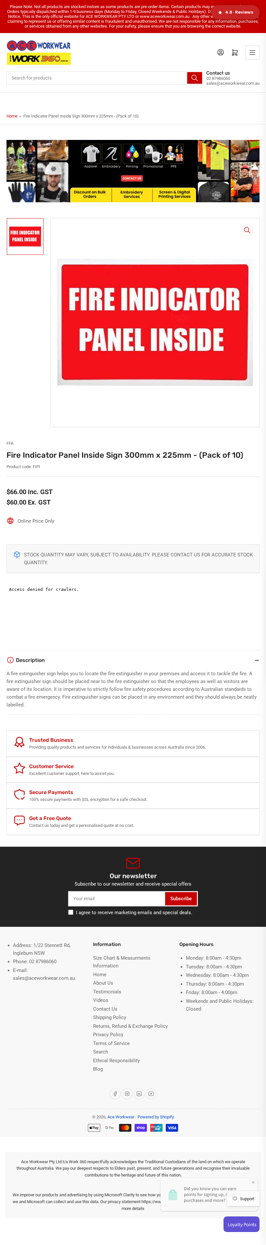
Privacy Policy (108, 1035)
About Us (103, 983)
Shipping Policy (109, 1017)
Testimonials (107, 992)
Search (100, 1052)
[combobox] (104, 78)
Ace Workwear (120, 1116)
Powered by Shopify (156, 1116)
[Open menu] (252, 52)
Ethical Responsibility (116, 1061)
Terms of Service (111, 1043)
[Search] (194, 77)
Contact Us (105, 1009)
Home (12, 116)
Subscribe (181, 899)
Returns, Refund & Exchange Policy (130, 1026)
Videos (100, 1000)
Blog (98, 1069)
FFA (9, 443)
